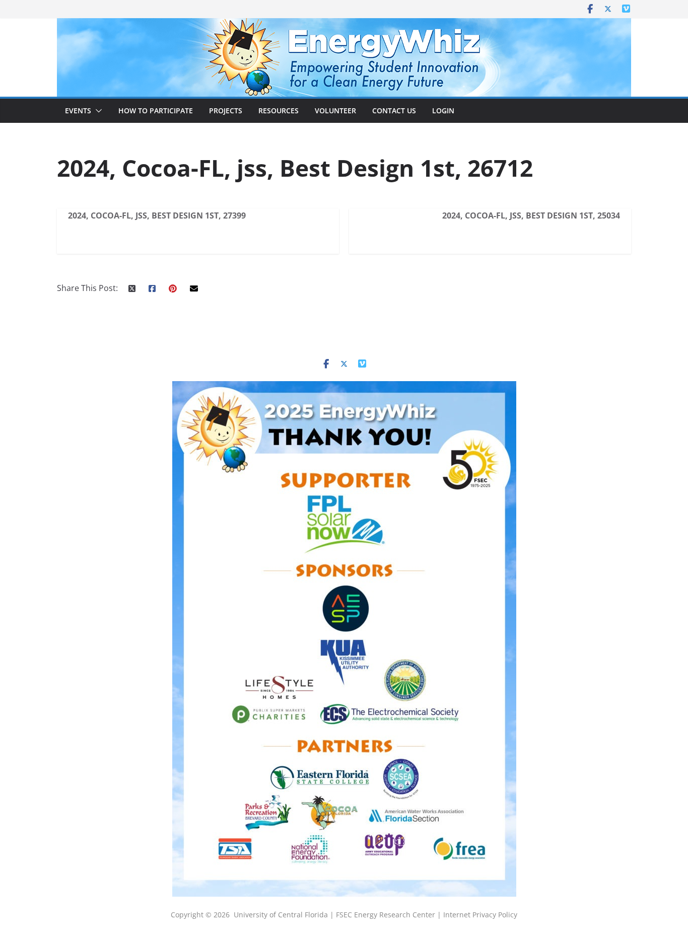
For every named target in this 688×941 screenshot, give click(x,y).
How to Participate (155, 110)
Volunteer (335, 110)
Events (78, 110)
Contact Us (394, 110)
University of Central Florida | (285, 914)
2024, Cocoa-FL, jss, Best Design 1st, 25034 (531, 215)
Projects (225, 110)
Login (443, 110)
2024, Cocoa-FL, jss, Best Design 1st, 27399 (157, 215)
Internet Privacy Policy (480, 914)
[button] (96, 111)
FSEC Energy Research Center (386, 914)
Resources (278, 110)
